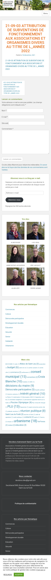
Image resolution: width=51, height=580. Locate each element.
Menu (45, 13)
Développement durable (14, 323)
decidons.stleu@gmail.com (25, 480)
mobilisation (17, 397)
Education (9, 328)
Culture (8, 314)
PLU (13, 406)
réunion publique (33, 410)
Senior (7, 337)
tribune (10, 421)
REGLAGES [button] (8, 575)
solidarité (29, 417)
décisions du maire (19, 385)
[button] (15, 233)
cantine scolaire (33, 368)
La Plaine (9, 397)
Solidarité (9, 341)
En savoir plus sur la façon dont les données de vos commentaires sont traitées (24, 167)
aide (17, 364)
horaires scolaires (13, 394)
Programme (24, 407)
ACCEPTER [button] (18, 574)
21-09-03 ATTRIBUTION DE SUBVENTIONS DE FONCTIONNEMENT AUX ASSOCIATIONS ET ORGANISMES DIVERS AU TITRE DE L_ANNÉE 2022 (13, 88)
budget (13, 367)
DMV (32, 382)
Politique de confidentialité (25, 504)
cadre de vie (23, 368)
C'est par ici (40, 570)
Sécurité (8, 332)
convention (32, 377)
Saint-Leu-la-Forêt (14, 414)
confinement (26, 372)
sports (37, 417)
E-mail (5, 117)
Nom (4, 111)
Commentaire (7, 129)
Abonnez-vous (14, 200)
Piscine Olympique (21, 402)
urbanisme (25, 421)
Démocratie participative (14, 318)
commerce (15, 372)
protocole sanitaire (13, 411)
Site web (5, 123)
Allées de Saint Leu (29, 364)
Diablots (25, 382)
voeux (11, 425)
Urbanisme (9, 346)
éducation (20, 425)
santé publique (18, 417)
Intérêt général (32, 393)
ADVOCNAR (9, 364)
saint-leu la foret (29, 414)
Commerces (10, 309)
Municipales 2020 (28, 397)
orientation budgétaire (17, 399)
